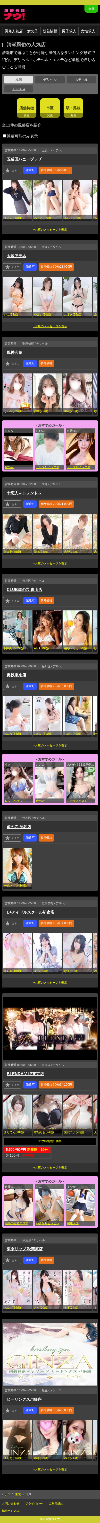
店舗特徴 (26, 108)
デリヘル (50, 80)
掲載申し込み (10, 1511)
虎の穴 (9, 467)
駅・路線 (73, 108)
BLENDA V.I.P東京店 (25, 1074)
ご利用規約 (56, 1503)
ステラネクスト (77, 801)
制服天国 (73, 1223)
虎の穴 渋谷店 (19, 827)
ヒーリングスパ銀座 (24, 1399)
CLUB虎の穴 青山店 (24, 590)
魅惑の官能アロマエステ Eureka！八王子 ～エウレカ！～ (19, 1223)
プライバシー (34, 1503)
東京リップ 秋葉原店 (25, 1249)
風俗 (18, 80)
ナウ (7, 1494)
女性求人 (88, 31)
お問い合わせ (10, 1503)
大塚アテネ (16, 256)
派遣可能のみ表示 (22, 136)
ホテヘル (81, 80)
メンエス (18, 89)
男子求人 (69, 31)
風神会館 (14, 352)
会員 (91, 8)
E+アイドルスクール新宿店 (30, 912)
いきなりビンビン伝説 (50, 1223)
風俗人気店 (14, 31)
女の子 (32, 31)
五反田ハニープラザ (24, 159)
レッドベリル (13, 801)
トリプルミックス (47, 467)
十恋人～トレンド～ (24, 493)
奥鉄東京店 (16, 675)
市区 (50, 108)
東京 (18, 1494)
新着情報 (50, 31)
